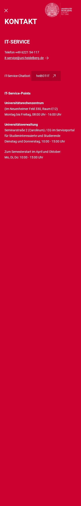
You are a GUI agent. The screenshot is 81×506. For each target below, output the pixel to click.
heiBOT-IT (43, 76)
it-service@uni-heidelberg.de (24, 58)
